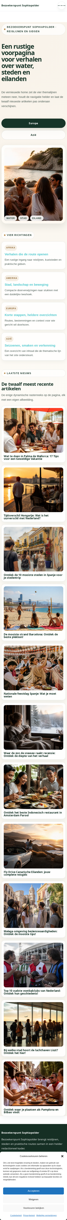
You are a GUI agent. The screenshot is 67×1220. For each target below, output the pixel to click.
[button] (62, 1156)
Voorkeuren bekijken (33, 1208)
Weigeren (33, 1199)
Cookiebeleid (16, 1215)
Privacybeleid (29, 1215)
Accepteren (33, 1191)
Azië (33, 135)
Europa (33, 123)
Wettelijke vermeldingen (46, 1215)
